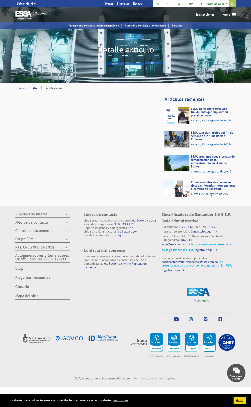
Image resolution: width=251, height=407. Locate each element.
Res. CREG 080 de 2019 (34, 247)
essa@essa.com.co (174, 244)
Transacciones (205, 14)
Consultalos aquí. (202, 231)
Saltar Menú (25, 3)
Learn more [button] (120, 400)
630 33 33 (208, 227)
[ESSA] (33, 14)
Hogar (109, 3)
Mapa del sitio (27, 296)
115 (131, 228)
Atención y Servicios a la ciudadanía (145, 25)
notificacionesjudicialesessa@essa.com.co (190, 262)
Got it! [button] (239, 400)
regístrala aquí (204, 250)
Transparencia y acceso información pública (94, 25)
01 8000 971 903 (144, 220)
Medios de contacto (31, 223)
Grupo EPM (24, 239)
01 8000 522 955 (116, 263)
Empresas (123, 3)
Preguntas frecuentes (32, 278)
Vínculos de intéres (31, 214)
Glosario (22, 287)
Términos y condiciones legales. (155, 378)
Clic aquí (117, 235)
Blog (19, 268)
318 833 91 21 (124, 224)
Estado (137, 3)
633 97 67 (186, 227)
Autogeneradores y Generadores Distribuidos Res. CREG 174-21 (42, 257)
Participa (177, 25)
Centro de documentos (34, 231)
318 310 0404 (128, 231)
